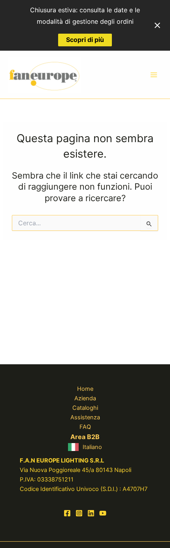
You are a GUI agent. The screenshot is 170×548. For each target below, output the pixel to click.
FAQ (85, 426)
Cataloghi (85, 407)
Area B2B (85, 437)
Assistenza (85, 417)
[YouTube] (102, 513)
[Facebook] (67, 513)
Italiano (92, 447)
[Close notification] (157, 25)
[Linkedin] (90, 513)
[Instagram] (79, 513)
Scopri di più (85, 40)
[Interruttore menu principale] (153, 75)
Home (85, 388)
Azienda (85, 398)
